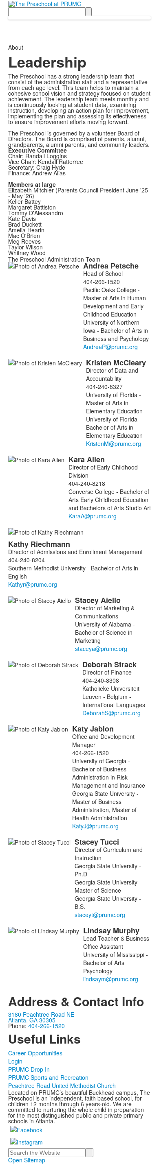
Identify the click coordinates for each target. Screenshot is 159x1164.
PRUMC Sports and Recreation (48, 1077)
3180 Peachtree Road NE (41, 1014)
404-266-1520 (46, 1026)
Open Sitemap (26, 1160)
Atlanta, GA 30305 (31, 1020)
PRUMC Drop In (29, 1069)
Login (15, 1061)
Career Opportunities (35, 1053)
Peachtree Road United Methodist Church (62, 1085)
